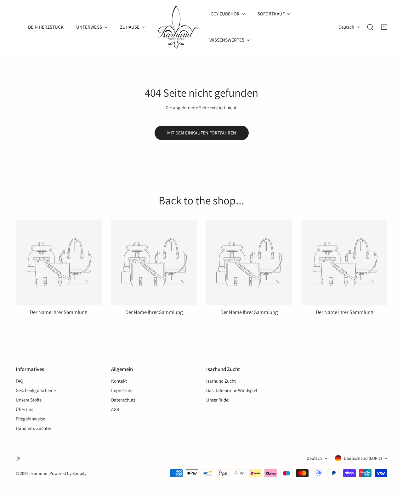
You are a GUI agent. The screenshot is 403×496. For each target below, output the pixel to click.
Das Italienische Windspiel (231, 390)
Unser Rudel (218, 400)
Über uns (24, 409)
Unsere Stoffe (29, 400)
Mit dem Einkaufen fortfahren (201, 133)
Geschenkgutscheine (36, 390)
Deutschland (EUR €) (363, 458)
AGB (115, 409)
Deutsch (346, 27)
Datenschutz (123, 400)
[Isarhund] (177, 27)
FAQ (19, 381)
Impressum (122, 390)
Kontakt (119, 381)
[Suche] (370, 27)
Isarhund (39, 473)
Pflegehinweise (30, 419)
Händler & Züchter (33, 428)
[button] (384, 27)
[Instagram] (17, 458)
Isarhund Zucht (221, 381)
